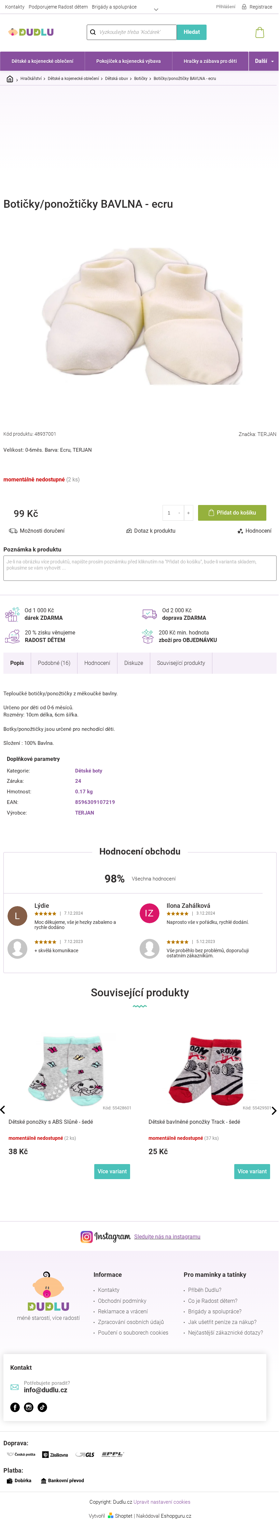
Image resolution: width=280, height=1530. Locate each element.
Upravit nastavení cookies (159, 1498)
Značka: (252, 430)
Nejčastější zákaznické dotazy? (222, 1329)
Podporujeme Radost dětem (58, 7)
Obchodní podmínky (120, 1297)
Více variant (112, 1167)
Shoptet (121, 1512)
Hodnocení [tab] (253, 527)
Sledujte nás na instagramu (165, 1233)
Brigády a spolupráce (114, 7)
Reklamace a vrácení (121, 1307)
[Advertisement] (140, 142)
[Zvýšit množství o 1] (183, 509)
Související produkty (181, 659)
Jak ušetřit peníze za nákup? (219, 1318)
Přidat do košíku (231, 509)
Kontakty (15, 7)
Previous (2, 1106)
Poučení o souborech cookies (131, 1329)
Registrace (255, 7)
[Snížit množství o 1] (174, 509)
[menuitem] (41, 61)
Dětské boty (87, 767)
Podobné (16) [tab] (54, 659)
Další (256, 61)
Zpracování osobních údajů (129, 1318)
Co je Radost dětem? (209, 1297)
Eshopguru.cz (173, 1512)
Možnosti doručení (42, 527)
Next (269, 1107)
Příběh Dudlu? (201, 1286)
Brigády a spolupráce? (211, 1307)
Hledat (188, 32)
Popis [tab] (17, 659)
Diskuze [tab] (133, 659)
